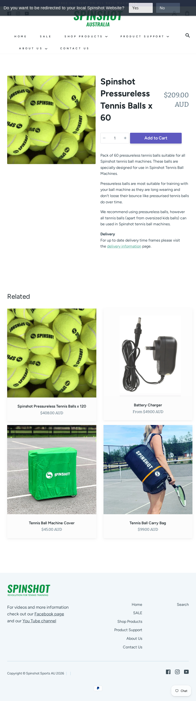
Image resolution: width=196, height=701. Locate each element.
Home (20, 36)
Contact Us (75, 48)
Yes (135, 8)
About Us (32, 48)
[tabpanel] (51, 120)
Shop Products (85, 36)
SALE (46, 36)
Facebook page (49, 614)
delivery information (124, 246)
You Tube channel (39, 621)
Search (183, 604)
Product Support (143, 36)
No (162, 8)
